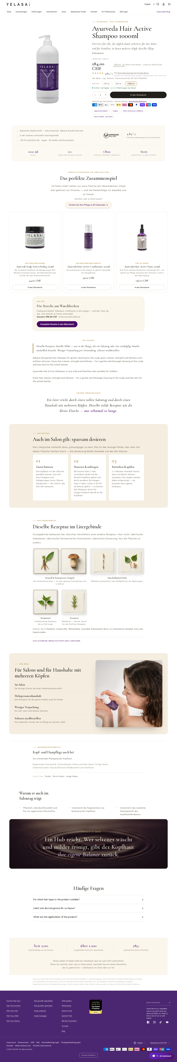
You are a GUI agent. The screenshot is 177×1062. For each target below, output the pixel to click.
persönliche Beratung (137, 101)
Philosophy (66, 1006)
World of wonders (69, 1021)
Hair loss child (12, 1016)
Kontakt (9, 1045)
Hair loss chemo (13, 1021)
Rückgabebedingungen (71, 1042)
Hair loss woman (13, 1006)
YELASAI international (42, 1045)
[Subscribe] (170, 1002)
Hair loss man (12, 1011)
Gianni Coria (67, 1011)
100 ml (106, 83)
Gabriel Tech (67, 1016)
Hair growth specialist (43, 1006)
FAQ (63, 1031)
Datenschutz (23, 1042)
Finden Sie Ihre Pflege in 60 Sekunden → (88, 205)
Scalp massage (40, 1016)
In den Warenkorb (138, 95)
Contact (65, 1026)
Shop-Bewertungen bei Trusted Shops (133, 73)
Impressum (11, 1042)
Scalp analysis (40, 1011)
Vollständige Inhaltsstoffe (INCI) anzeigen (56, 641)
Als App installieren (88, 1055)
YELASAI (15, 1049)
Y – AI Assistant (161, 1056)
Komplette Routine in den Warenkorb (57, 324)
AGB (32, 1042)
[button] (158, 4)
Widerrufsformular (23, 1045)
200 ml (118, 83)
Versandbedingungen (50, 1042)
